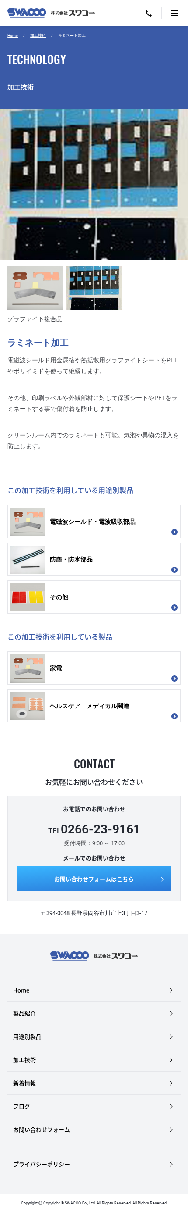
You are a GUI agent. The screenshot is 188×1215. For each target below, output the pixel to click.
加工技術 (38, 35)
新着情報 (24, 1083)
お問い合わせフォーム (41, 1129)
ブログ (21, 1106)
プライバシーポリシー (41, 1164)
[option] (94, 216)
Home (12, 35)
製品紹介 (24, 1013)
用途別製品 (27, 1036)
